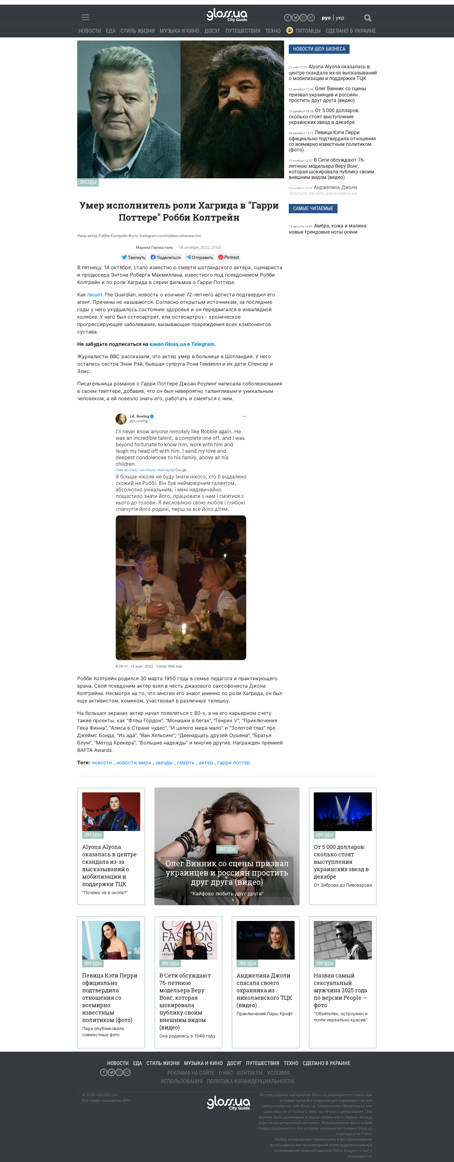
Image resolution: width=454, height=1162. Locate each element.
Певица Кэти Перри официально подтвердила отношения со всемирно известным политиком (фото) (332, 141)
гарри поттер (233, 762)
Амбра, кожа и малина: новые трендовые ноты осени (328, 229)
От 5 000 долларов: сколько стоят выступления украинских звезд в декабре (324, 116)
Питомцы (308, 31)
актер (206, 762)
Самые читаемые (313, 208)
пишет (95, 294)
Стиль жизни (137, 31)
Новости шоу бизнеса (319, 49)
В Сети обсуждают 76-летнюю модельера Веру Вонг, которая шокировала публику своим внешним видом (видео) (331, 168)
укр (340, 18)
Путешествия (242, 31)
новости (102, 762)
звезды (164, 762)
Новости (89, 31)
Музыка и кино (180, 31)
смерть (186, 762)
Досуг (212, 31)
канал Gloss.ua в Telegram (181, 344)
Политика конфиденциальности (250, 1081)
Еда (111, 31)
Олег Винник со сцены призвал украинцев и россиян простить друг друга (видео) (327, 94)
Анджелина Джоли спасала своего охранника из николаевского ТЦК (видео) (323, 193)
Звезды (88, 182)
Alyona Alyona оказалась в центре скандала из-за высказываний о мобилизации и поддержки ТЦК (333, 72)
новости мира (133, 762)
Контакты (250, 1073)
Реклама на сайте (190, 1073)
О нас (226, 1073)
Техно (273, 31)
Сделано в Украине (351, 31)
